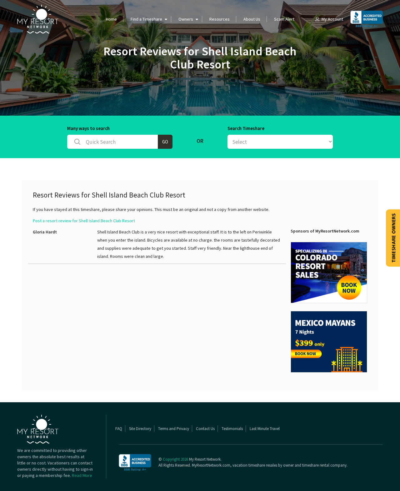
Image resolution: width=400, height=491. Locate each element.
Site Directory (140, 428)
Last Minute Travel (265, 428)
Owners (185, 19)
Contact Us (205, 428)
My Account (332, 19)
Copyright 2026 (175, 459)
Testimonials (232, 428)
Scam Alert (284, 19)
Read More (82, 475)
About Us (251, 19)
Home (111, 19)
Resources (219, 19)
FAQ (118, 428)
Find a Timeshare (146, 19)
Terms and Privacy (173, 428)
